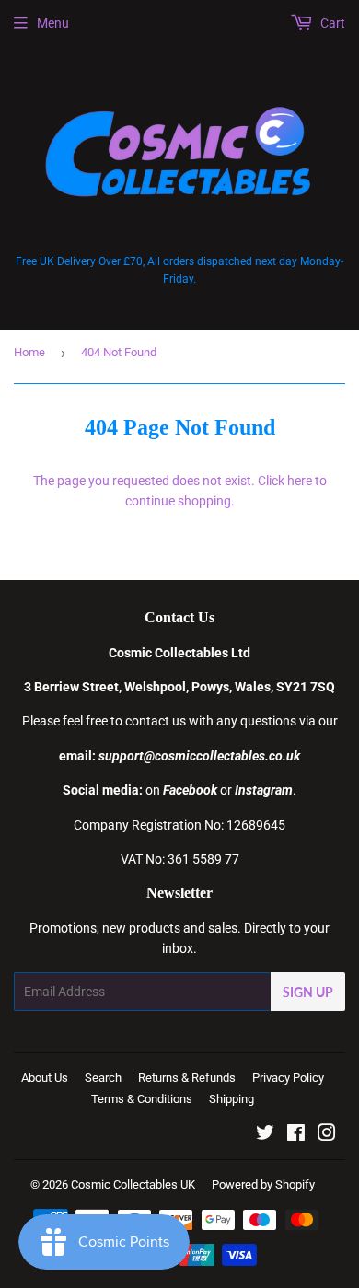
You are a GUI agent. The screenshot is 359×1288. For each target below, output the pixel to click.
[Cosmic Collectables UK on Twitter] (265, 1135)
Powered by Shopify (263, 1184)
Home (29, 352)
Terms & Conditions (141, 1099)
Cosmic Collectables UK (133, 1184)
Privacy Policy (288, 1078)
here (299, 480)
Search (103, 1078)
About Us (44, 1078)
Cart (331, 23)
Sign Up (308, 992)
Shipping (231, 1099)
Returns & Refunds (187, 1078)
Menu (53, 23)
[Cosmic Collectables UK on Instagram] (327, 1135)
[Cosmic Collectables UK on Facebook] (296, 1135)
